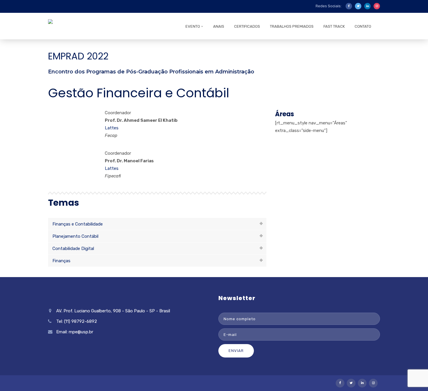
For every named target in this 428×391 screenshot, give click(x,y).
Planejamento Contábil (75, 236)
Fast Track (334, 26)
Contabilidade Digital (73, 248)
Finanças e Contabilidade (77, 224)
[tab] (157, 224)
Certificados (247, 26)
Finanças (61, 260)
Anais (218, 26)
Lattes (112, 128)
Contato (363, 26)
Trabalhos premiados (292, 26)
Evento (192, 26)
